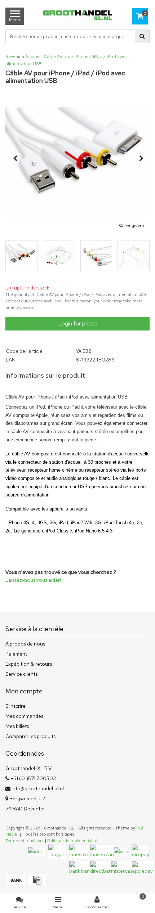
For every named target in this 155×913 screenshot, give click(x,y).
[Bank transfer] (15, 883)
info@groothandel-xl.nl (38, 788)
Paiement (16, 654)
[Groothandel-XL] (77, 16)
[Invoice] (36, 883)
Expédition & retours (28, 664)
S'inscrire (15, 706)
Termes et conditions (24, 840)
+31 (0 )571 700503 (32, 778)
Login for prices (77, 323)
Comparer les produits (30, 736)
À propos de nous (25, 643)
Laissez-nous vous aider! (33, 580)
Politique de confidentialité (72, 840)
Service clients (21, 674)
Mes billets (17, 726)
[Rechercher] (142, 36)
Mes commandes (24, 716)
